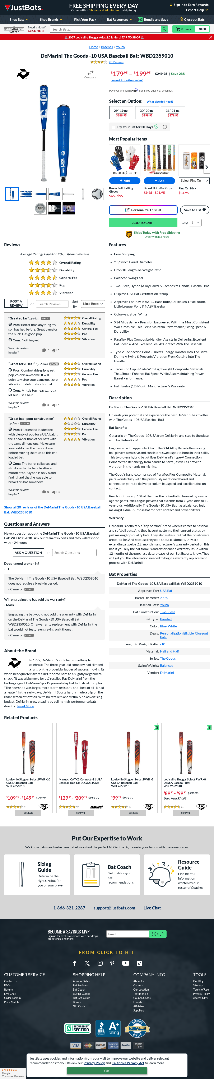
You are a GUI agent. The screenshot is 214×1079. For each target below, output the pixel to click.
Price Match (11, 1002)
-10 (162, 644)
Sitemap (198, 985)
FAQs (7, 985)
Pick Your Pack (85, 19)
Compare (90, 77)
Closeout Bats (194, 19)
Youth (164, 605)
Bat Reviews (80, 985)
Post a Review (16, 303)
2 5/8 (164, 598)
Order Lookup (12, 998)
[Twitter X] (87, 963)
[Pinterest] (112, 963)
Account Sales (81, 981)
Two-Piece (167, 612)
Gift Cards (79, 1006)
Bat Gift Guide (81, 998)
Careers (138, 985)
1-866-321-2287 (69, 907)
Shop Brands (49, 19)
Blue (163, 626)
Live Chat (152, 907)
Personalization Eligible (177, 633)
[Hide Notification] (210, 37)
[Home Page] (23, 7)
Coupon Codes (142, 998)
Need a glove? (37, 29)
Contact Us (11, 981)
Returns (9, 989)
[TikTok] (139, 963)
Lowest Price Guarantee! (127, 80)
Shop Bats (17, 19)
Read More (25, 706)
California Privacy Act (128, 1063)
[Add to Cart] (143, 222)
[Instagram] (100, 963)
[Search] (164, 29)
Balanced (166, 665)
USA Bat (166, 590)
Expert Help (195, 9)
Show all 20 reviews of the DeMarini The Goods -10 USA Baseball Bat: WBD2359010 (52, 509)
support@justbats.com (114, 907)
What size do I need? (160, 101)
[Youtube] (125, 963)
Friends (137, 1002)
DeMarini (167, 672)
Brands (77, 1002)
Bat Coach (79, 989)
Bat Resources (117, 19)
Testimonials (140, 993)
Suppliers (138, 1010)
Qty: (185, 223)
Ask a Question (28, 552)
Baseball (166, 619)
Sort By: (75, 303)
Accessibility (200, 998)
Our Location (141, 989)
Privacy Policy (94, 1063)
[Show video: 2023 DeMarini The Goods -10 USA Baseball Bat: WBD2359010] (54, 208)
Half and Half (169, 651)
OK (107, 1071)
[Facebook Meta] (74, 963)
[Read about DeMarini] (23, 74)
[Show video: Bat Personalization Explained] (68, 208)
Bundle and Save (154, 19)
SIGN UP (157, 934)
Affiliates (138, 1006)
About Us (138, 981)
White (172, 626)
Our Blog (198, 981)
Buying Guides (81, 993)
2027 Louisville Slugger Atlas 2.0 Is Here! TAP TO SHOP (104, 37)
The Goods (168, 658)
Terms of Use (201, 989)
